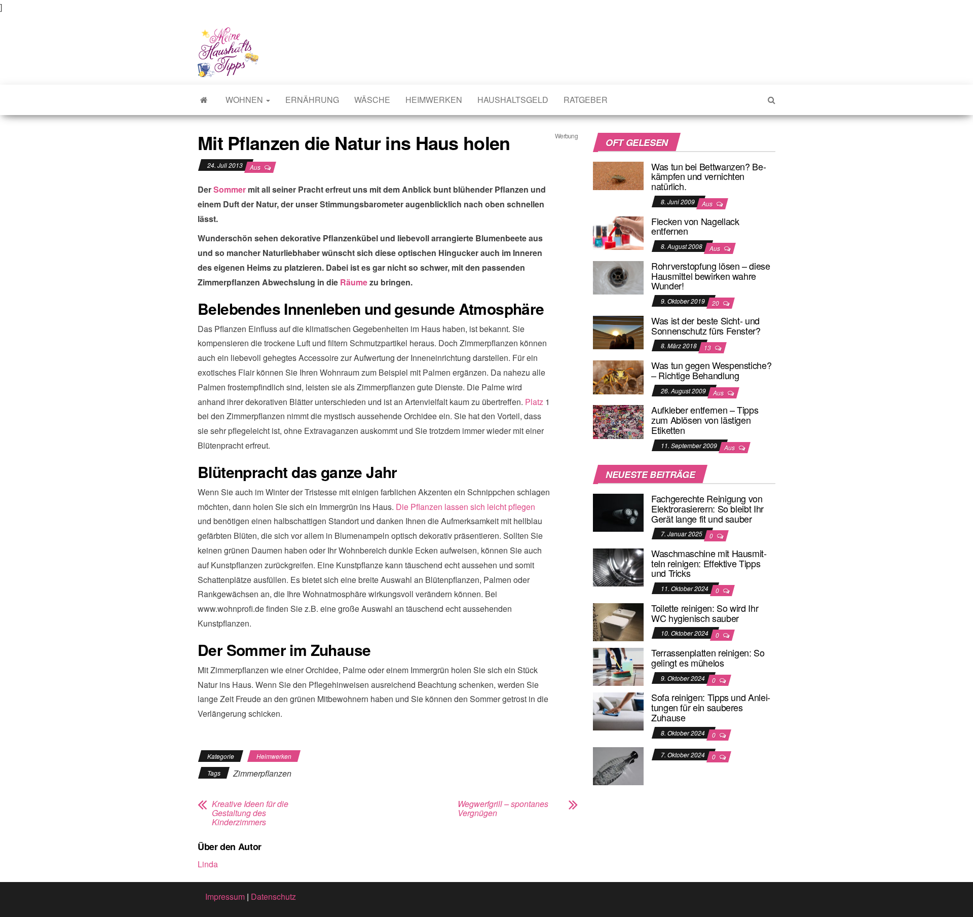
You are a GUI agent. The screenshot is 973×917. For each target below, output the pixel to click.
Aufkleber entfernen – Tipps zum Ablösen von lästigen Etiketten (704, 419)
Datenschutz (273, 896)
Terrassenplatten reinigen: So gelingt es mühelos (708, 657)
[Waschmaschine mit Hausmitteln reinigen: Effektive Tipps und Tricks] (618, 566)
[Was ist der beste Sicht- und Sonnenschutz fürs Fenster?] (618, 331)
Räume (353, 282)
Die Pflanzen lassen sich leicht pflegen (465, 506)
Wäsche (372, 99)
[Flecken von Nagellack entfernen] (618, 232)
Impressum (225, 896)
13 (708, 347)
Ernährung (312, 99)
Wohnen (245, 99)
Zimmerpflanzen (262, 773)
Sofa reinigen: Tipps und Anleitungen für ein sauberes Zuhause (710, 707)
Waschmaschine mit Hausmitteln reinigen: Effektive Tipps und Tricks (709, 563)
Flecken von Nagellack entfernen (695, 226)
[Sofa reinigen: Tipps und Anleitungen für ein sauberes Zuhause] (618, 710)
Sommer (229, 189)
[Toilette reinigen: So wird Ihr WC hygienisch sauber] (618, 621)
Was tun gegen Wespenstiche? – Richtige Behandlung (711, 370)
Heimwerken (433, 99)
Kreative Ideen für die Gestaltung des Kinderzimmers (250, 813)
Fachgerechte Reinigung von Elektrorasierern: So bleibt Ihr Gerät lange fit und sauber (707, 508)
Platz (534, 402)
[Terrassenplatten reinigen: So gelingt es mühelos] (618, 666)
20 (716, 303)
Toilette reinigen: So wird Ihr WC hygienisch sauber (704, 613)
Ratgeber (586, 99)
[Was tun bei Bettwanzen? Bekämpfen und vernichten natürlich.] (618, 174)
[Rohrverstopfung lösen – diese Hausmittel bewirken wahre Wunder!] (618, 276)
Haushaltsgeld (512, 99)
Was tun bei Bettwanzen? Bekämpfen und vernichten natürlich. (708, 176)
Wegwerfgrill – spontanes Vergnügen (503, 808)
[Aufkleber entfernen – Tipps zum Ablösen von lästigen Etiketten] (618, 421)
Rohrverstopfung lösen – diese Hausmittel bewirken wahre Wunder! (710, 275)
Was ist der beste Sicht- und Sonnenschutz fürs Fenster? (706, 325)
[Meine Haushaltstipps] (204, 100)
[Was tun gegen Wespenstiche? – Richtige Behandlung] (618, 376)
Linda (208, 864)
